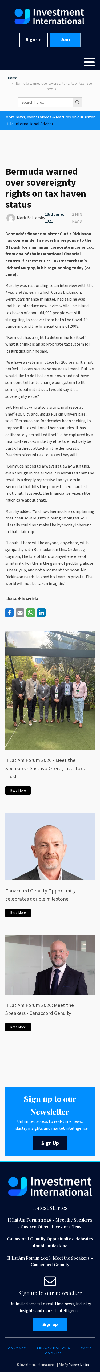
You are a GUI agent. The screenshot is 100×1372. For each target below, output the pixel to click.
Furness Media (79, 1364)
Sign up (50, 1324)
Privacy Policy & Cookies (53, 1351)
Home (12, 78)
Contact (17, 1348)
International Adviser (33, 124)
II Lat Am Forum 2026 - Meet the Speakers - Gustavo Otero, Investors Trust (45, 768)
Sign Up (50, 1143)
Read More (18, 790)
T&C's (86, 1348)
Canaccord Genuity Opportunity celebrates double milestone (40, 895)
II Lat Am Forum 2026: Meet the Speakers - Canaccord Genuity (39, 1009)
